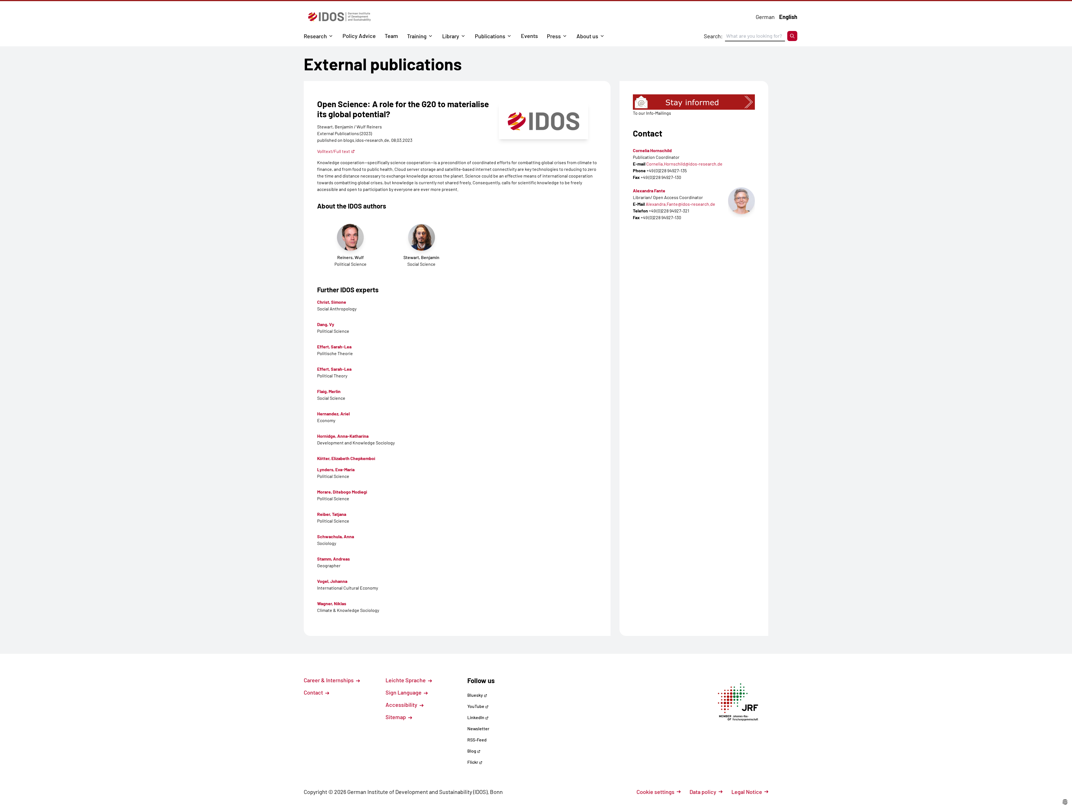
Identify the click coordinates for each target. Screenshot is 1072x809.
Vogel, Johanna (332, 581)
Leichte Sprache (406, 680)
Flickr (473, 762)
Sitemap (396, 717)
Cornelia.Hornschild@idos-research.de (684, 163)
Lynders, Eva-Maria (336, 469)
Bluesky (475, 695)
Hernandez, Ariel (333, 413)
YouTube (476, 706)
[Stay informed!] (694, 102)
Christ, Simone (331, 302)
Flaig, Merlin (329, 391)
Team (391, 35)
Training (417, 36)
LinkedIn (476, 717)
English (788, 16)
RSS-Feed (477, 739)
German (765, 16)
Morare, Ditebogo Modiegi (342, 491)
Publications (490, 36)
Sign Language (404, 692)
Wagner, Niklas (331, 603)
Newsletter (478, 728)
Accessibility (402, 704)
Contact (314, 692)
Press (554, 36)
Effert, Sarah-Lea (334, 346)
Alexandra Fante (649, 190)
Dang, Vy (325, 324)
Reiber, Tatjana (331, 514)
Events (529, 35)
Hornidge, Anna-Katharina (342, 436)
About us (587, 36)
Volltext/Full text (333, 151)
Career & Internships (329, 680)
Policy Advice (359, 35)
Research (315, 36)
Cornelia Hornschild (652, 150)
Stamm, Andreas (333, 558)
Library (450, 36)
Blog (472, 750)
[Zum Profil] (741, 200)
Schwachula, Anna (335, 536)
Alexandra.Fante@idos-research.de (680, 204)
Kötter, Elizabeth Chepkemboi (346, 458)
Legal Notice (746, 791)
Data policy (703, 791)
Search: (713, 36)
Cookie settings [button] (655, 791)
